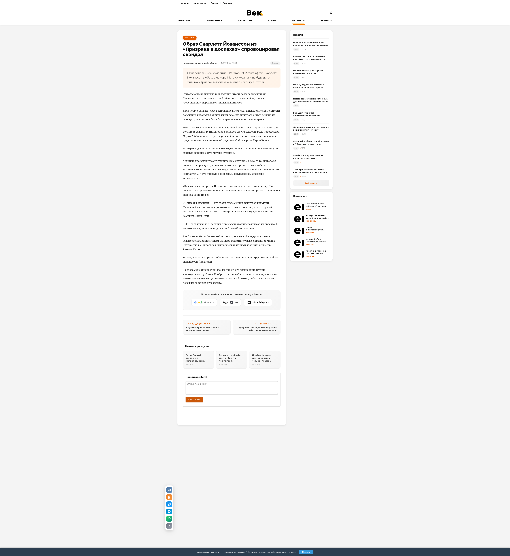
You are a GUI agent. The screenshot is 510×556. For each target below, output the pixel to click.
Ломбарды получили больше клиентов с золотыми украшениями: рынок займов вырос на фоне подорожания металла (308, 157)
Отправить (194, 399)
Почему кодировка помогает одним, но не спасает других (308, 86)
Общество (245, 20)
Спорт (272, 20)
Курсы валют (199, 3)
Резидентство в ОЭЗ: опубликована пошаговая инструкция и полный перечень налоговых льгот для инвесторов (310, 114)
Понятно (306, 552)
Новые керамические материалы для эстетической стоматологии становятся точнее (310, 100)
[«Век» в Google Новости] (204, 302)
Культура (298, 20)
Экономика (214, 20)
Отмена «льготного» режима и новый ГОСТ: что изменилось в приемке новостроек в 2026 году (310, 58)
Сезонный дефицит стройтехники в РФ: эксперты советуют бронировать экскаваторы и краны (311, 142)
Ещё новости (311, 183)
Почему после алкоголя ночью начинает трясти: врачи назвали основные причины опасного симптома (310, 43)
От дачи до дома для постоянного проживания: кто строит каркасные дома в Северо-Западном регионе (311, 128)
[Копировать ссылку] (169, 526)
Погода (214, 3)
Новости (184, 3)
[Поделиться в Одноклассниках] (169, 497)
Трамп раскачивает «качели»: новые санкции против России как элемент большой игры (311, 171)
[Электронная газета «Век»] (255, 13)
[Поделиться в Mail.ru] (169, 504)
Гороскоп (227, 3)
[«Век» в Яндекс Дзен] (230, 302)
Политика (184, 20)
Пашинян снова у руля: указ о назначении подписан (308, 72)
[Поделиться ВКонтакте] (169, 490)
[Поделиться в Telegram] (169, 511)
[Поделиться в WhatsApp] (169, 519)
